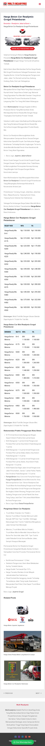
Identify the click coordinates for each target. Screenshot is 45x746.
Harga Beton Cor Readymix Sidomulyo (16, 684)
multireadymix (13, 107)
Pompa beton (11, 477)
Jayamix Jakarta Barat (23, 156)
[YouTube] (29, 737)
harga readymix (30, 55)
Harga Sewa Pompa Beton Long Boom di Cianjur (19, 654)
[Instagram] (19, 737)
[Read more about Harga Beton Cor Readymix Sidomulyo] (22, 671)
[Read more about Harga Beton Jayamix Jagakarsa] (22, 612)
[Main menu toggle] (39, 4)
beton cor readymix (11, 181)
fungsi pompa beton (13, 480)
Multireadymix (10, 710)
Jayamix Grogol (18, 592)
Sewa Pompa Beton (26, 503)
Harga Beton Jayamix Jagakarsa (14, 625)
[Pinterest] (26, 737)
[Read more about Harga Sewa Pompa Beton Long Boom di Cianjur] (22, 641)
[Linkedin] (22, 737)
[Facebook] (16, 737)
